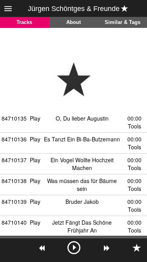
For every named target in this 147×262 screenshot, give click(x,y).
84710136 (14, 139)
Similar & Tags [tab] (122, 22)
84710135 (14, 118)
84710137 (14, 160)
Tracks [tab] (24, 22)
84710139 (14, 201)
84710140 (14, 222)
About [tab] (73, 22)
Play (35, 118)
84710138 (14, 181)
